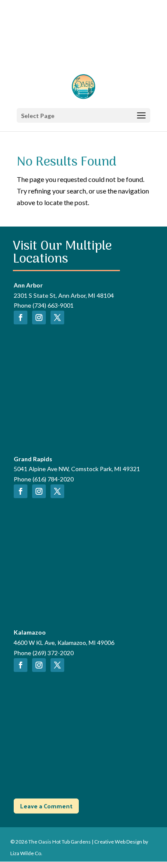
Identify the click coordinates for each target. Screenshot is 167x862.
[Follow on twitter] (57, 317)
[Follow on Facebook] (20, 317)
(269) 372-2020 (53, 652)
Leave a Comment (46, 806)
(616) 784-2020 (53, 479)
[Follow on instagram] (39, 317)
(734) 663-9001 (53, 305)
